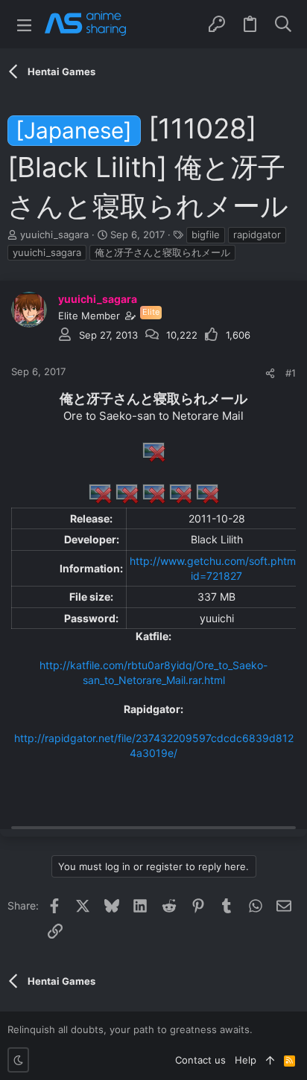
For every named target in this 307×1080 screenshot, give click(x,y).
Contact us (200, 1060)
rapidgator (257, 234)
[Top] (270, 1060)
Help (245, 1060)
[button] (24, 24)
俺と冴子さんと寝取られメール (162, 252)
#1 (290, 373)
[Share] (270, 373)
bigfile (206, 234)
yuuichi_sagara (54, 234)
